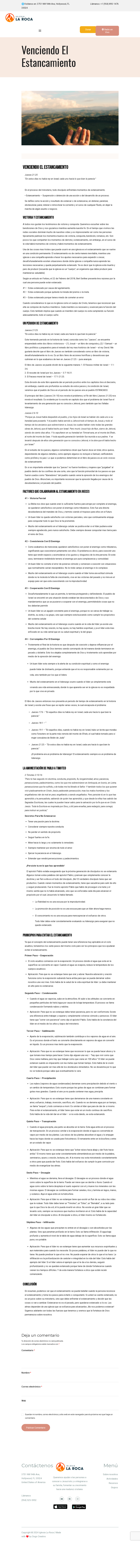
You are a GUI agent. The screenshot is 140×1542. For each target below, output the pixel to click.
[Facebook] (69, 1499)
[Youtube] (61, 1499)
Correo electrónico (31, 1386)
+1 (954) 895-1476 (109, 4)
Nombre (26, 1372)
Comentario (28, 1350)
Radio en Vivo (108, 30)
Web (23, 1400)
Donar (88, 29)
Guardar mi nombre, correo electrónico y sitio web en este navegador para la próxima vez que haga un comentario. (69, 1416)
